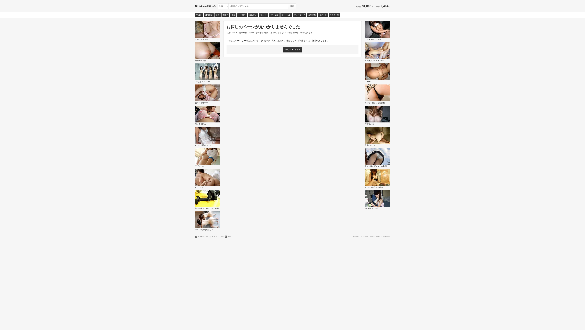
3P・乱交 (274, 15)
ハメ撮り (242, 15)
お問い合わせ (203, 236)
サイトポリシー (218, 236)
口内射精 (208, 15)
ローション (286, 15)
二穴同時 (312, 15)
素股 (233, 15)
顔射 (217, 15)
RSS (229, 236)
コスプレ (253, 15)
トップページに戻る (292, 49)
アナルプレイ (299, 15)
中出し (199, 15)
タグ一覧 (322, 15)
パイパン (263, 15)
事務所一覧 (334, 15)
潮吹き (225, 15)
